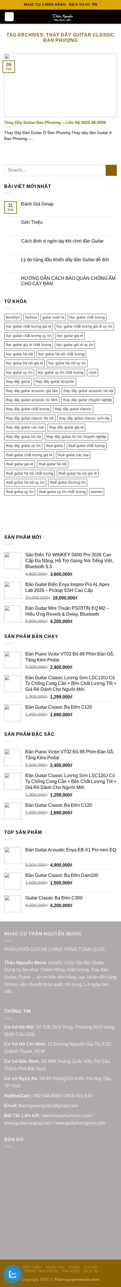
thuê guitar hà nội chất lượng (29, 473)
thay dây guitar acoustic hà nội (88, 391)
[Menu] (9, 16)
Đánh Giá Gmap (37, 204)
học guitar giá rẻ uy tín (75, 345)
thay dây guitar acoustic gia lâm (32, 391)
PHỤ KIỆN (70, 1271)
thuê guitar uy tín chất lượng (62, 492)
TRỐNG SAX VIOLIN (41, 1271)
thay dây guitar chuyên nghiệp (87, 400)
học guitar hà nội (19, 354)
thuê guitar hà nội (53, 464)
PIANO (74, 1267)
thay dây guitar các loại (25, 427)
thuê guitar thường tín (68, 482)
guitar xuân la (53, 317)
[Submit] (111, 170)
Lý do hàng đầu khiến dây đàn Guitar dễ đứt (65, 259)
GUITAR (90, 1267)
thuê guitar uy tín (19, 492)
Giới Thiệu (31, 222)
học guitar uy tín (19, 372)
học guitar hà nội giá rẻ (24, 363)
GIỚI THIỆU (32, 1267)
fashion (31, 317)
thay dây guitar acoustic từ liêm (32, 400)
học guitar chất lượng (87, 317)
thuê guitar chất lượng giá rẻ (29, 455)
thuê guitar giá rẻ (19, 464)
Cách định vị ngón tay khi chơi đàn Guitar (62, 241)
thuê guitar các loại (73, 455)
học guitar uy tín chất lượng (60, 372)
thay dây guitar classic (73, 409)
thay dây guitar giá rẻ (66, 427)
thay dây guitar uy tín (23, 446)
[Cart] (114, 16)
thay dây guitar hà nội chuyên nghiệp (76, 436)
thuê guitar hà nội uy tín (25, 482)
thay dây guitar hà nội (23, 436)
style (93, 372)
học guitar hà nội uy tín (67, 363)
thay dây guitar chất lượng (27, 409)
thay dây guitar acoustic (55, 381)
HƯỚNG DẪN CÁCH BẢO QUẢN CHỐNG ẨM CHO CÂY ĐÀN (68, 281)
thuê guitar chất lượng (86, 446)
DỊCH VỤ (90, 1271)
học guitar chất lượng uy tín (28, 336)
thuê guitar (54, 446)
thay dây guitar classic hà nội (30, 418)
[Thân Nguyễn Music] (62, 17)
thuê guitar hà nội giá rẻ (78, 473)
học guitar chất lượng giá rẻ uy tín (84, 326)
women (96, 492)
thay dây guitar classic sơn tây (84, 418)
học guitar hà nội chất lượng (61, 354)
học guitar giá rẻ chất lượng (28, 345)
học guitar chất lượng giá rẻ (28, 326)
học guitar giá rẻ (70, 336)
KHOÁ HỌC (55, 1267)
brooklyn (13, 317)
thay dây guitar (18, 381)
